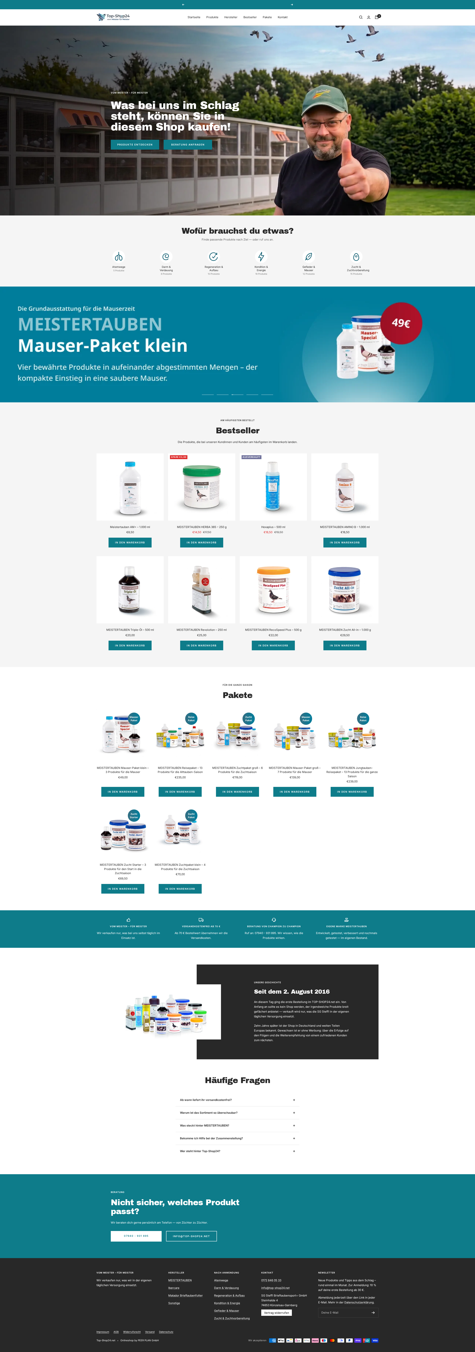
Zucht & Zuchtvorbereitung (232, 1318)
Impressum (102, 1331)
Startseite (194, 17)
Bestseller (250, 17)
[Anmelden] (373, 1312)
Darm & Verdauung (226, 1288)
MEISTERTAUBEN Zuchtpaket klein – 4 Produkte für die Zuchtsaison (180, 867)
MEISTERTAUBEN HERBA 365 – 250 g (202, 527)
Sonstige (174, 1303)
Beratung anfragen (188, 144)
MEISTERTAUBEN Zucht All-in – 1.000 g (345, 630)
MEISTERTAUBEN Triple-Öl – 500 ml (130, 630)
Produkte (212, 17)
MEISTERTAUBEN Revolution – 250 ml (202, 630)
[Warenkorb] (377, 17)
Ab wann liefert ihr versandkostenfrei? (206, 1100)
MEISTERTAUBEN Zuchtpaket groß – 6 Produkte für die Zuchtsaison (237, 770)
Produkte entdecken (135, 144)
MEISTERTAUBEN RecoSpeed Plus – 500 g (273, 630)
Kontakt (283, 17)
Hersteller (231, 17)
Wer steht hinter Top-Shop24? (200, 1151)
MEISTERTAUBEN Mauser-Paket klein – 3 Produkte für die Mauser (123, 770)
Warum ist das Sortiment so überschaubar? (209, 1112)
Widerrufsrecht (132, 1331)
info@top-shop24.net (191, 1236)
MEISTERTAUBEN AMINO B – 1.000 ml (345, 527)
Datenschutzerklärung (359, 1302)
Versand (150, 1331)
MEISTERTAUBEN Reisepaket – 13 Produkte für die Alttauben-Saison (180, 770)
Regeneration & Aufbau (229, 1295)
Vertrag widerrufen (276, 1313)
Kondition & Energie (227, 1303)
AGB (116, 1331)
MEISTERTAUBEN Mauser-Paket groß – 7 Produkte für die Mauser (295, 770)
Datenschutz (166, 1331)
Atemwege (221, 1280)
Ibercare (173, 1288)
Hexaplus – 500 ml (273, 527)
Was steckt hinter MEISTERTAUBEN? (204, 1125)
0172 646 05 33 (271, 1280)
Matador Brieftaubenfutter (185, 1295)
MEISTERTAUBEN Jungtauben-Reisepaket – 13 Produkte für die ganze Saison (352, 772)
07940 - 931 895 (136, 1235)
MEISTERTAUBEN (180, 1280)
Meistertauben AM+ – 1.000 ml (130, 527)
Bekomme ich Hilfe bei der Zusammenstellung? (211, 1138)
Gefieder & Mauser (226, 1310)
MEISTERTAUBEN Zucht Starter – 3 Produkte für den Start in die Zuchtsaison (123, 869)
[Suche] (361, 17)
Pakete (267, 17)
